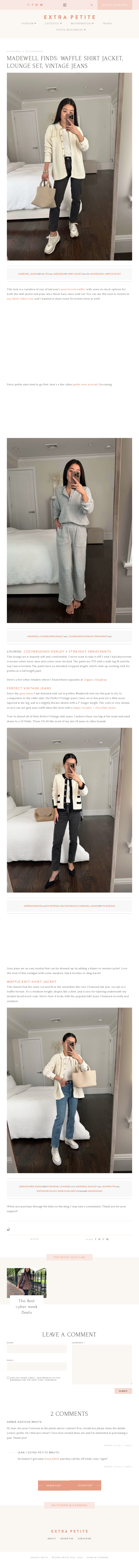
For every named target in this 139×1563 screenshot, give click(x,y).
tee (47, 273)
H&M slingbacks (68, 906)
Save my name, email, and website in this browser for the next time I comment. (35, 1379)
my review (52, 906)
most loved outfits (73, 289)
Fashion (28, 23)
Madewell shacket (86, 1186)
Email (10, 1360)
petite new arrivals (85, 384)
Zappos (89, 679)
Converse (65, 1186)
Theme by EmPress (98, 1557)
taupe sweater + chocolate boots (94, 707)
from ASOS (52, 1458)
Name (10, 1343)
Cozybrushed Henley (44, 651)
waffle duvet (113, 273)
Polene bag (108, 906)
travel (108, 23)
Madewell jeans (27, 273)
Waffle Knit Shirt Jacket (32, 981)
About (52, 1538)
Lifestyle (52, 23)
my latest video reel (20, 298)
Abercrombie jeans (30, 1186)
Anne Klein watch (68, 1191)
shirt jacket (75, 273)
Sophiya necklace (47, 1191)
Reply (128, 1445)
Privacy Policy (40, 1557)
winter (34, 1239)
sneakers (58, 273)
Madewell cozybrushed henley (45, 636)
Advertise (66, 1538)
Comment (78, 1343)
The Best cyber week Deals (27, 1306)
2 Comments (35, 51)
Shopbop (101, 679)
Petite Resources (70, 29)
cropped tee (109, 1186)
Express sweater (33, 906)
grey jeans (26, 693)
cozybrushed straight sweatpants (88, 636)
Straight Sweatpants (90, 651)
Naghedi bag (97, 273)
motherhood (81, 23)
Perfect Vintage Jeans (29, 688)
